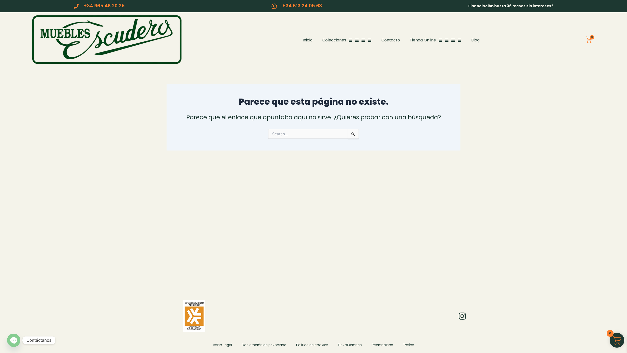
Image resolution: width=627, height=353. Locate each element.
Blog (475, 40)
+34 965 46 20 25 (104, 5)
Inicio (308, 40)
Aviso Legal (222, 344)
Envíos (408, 344)
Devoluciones (350, 344)
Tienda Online (423, 40)
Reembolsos (382, 344)
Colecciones (334, 40)
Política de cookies (312, 344)
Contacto (390, 40)
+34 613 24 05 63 (302, 5)
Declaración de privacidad (264, 344)
